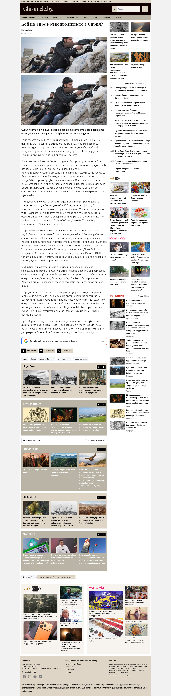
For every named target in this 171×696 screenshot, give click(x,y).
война (33, 359)
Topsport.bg (65, 2)
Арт (85, 17)
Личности (57, 17)
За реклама (69, 670)
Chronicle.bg (26, 30)
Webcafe (30, 2)
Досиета (44, 17)
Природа (106, 17)
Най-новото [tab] (130, 83)
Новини (68, 672)
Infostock (85, 2)
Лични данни (70, 667)
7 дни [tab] (140, 296)
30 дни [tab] (146, 296)
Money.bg (55, 2)
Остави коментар (96, 440)
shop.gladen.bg (96, 2)
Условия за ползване (73, 664)
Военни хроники (28, 17)
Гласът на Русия (87, 332)
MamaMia (38, 2)
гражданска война (46, 359)
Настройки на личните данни (120, 675)
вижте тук (123, 673)
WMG (23, 2)
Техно (94, 17)
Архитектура (72, 17)
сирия (24, 359)
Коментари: (33, 440)
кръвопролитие (80, 359)
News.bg (47, 2)
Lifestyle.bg (76, 2)
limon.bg (107, 2)
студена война (64, 359)
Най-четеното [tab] (142, 83)
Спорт (118, 17)
